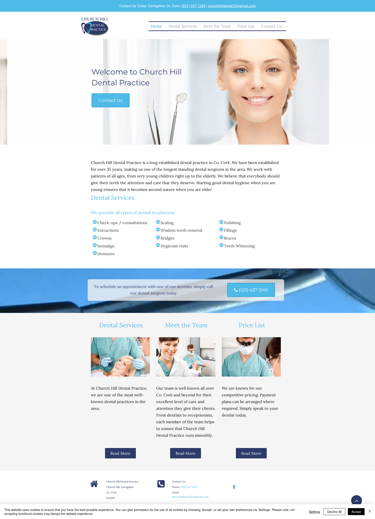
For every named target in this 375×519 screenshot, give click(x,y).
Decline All (334, 511)
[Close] (369, 512)
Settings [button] (314, 511)
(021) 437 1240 (193, 6)
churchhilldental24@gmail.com (232, 6)
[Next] (351, 92)
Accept (356, 511)
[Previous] (24, 92)
